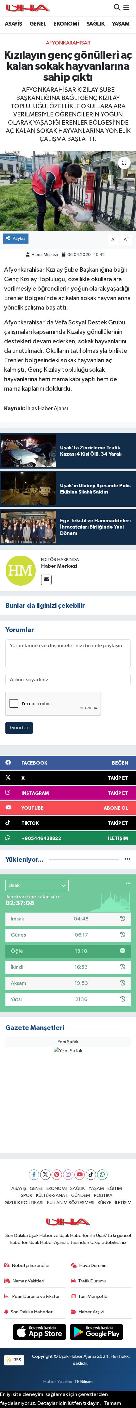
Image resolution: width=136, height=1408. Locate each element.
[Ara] (117, 8)
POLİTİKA (103, 1195)
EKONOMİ (66, 24)
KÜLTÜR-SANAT (52, 1195)
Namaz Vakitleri (28, 1281)
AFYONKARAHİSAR (68, 43)
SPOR (26, 1195)
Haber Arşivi (91, 1312)
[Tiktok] (91, 1174)
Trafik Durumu (92, 1281)
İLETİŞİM (123, 1202)
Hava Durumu (93, 1265)
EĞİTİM (115, 1188)
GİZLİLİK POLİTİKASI (23, 1202)
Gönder (19, 728)
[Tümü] (128, 859)
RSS (17, 1360)
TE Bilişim (83, 1381)
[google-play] (97, 1333)
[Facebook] (34, 1174)
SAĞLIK (95, 24)
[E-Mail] (46, 580)
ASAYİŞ (13, 24)
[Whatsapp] (102, 1174)
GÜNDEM (80, 1195)
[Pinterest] (57, 1174)
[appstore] (40, 1333)
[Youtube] (79, 1174)
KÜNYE (104, 1202)
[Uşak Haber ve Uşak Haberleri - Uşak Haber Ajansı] (28, 8)
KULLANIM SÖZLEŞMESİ (70, 1202)
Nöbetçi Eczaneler (31, 1265)
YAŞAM (121, 24)
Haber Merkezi (45, 255)
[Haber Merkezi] (20, 570)
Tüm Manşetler (93, 1296)
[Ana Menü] (126, 8)
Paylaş (19, 238)
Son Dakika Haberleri (32, 1312)
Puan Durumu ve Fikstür (35, 1296)
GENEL (37, 24)
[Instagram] (68, 1174)
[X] (45, 1174)
